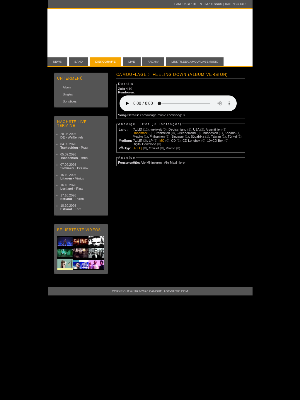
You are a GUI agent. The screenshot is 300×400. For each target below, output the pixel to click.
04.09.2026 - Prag (74, 145)
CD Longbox (191, 140)
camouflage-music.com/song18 (162, 115)
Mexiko (138, 136)
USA (196, 129)
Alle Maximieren (175, 162)
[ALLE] (137, 129)
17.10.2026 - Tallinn (72, 197)
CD (173, 140)
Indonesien (210, 133)
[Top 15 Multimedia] (81, 253)
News (57, 61)
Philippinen (157, 136)
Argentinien (213, 129)
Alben (67, 87)
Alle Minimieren (151, 162)
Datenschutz (235, 4)
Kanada (230, 133)
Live (131, 61)
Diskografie (105, 61)
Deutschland (177, 129)
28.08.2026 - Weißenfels (71, 135)
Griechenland (186, 133)
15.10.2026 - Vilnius (72, 176)
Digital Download (144, 144)
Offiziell (154, 148)
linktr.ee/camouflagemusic (194, 61)
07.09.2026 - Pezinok (74, 166)
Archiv (153, 61)
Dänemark (140, 133)
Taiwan (216, 136)
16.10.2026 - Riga (71, 186)
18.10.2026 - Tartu (71, 207)
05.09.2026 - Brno (74, 156)
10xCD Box (215, 140)
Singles (68, 94)
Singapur (177, 136)
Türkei (232, 136)
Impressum (213, 4)
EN (200, 4)
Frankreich (162, 133)
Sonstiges (70, 101)
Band (78, 61)
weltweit (156, 129)
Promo (170, 148)
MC (161, 140)
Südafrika (197, 136)
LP (151, 140)
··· (181, 171)
